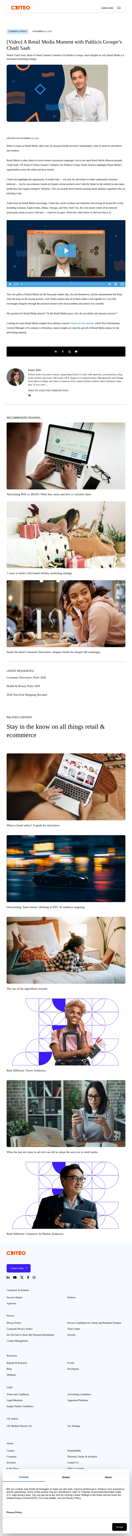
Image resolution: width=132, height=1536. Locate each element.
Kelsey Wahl (34, 369)
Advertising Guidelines (79, 1394)
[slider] (62, 284)
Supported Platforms (77, 1400)
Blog (9, 1368)
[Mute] (109, 284)
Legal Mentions (15, 1400)
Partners (71, 1297)
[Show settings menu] (116, 284)
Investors (11, 1462)
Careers (10, 1450)
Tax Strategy (73, 1426)
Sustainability (74, 1450)
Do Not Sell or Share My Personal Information (30, 1334)
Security (71, 1334)
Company (12, 1456)
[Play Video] (10, 284)
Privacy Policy (14, 1323)
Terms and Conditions (18, 1394)
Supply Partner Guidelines (20, 1406)
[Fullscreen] (122, 284)
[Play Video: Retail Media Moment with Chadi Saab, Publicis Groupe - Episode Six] (66, 250)
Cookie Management (17, 1340)
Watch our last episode (82, 323)
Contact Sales (107, 8)
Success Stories (14, 1297)
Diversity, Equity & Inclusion (82, 1456)
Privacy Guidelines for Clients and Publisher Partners (94, 1323)
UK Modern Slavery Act (19, 1426)
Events (70, 1363)
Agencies (11, 1303)
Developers (73, 1368)
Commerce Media (18, 31)
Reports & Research (17, 1363)
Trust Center (73, 1328)
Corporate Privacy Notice (20, 1328)
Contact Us (73, 1462)
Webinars (11, 1374)
